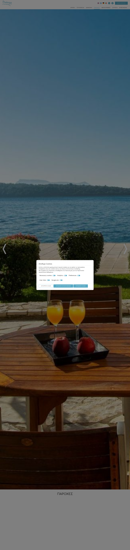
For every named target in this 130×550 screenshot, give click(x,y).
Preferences (72, 275)
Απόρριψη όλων (46, 285)
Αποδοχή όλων (81, 285)
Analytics (60, 275)
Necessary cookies (45, 275)
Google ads (55, 280)
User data (42, 280)
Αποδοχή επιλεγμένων (63, 285)
